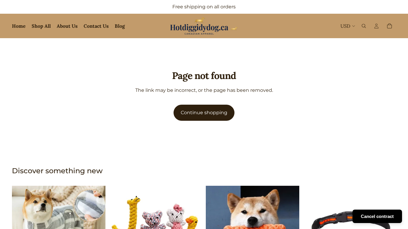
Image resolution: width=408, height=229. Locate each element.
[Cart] (389, 26)
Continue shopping (204, 112)
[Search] (363, 26)
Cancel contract (377, 216)
